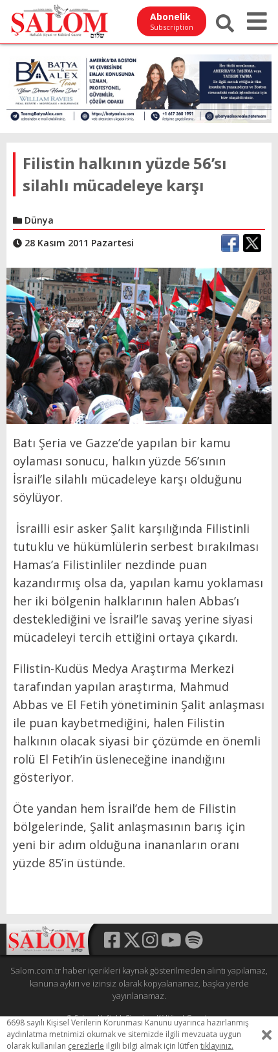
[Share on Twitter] (252, 243)
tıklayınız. (216, 1045)
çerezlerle (86, 1045)
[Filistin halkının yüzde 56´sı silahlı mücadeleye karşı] (139, 345)
